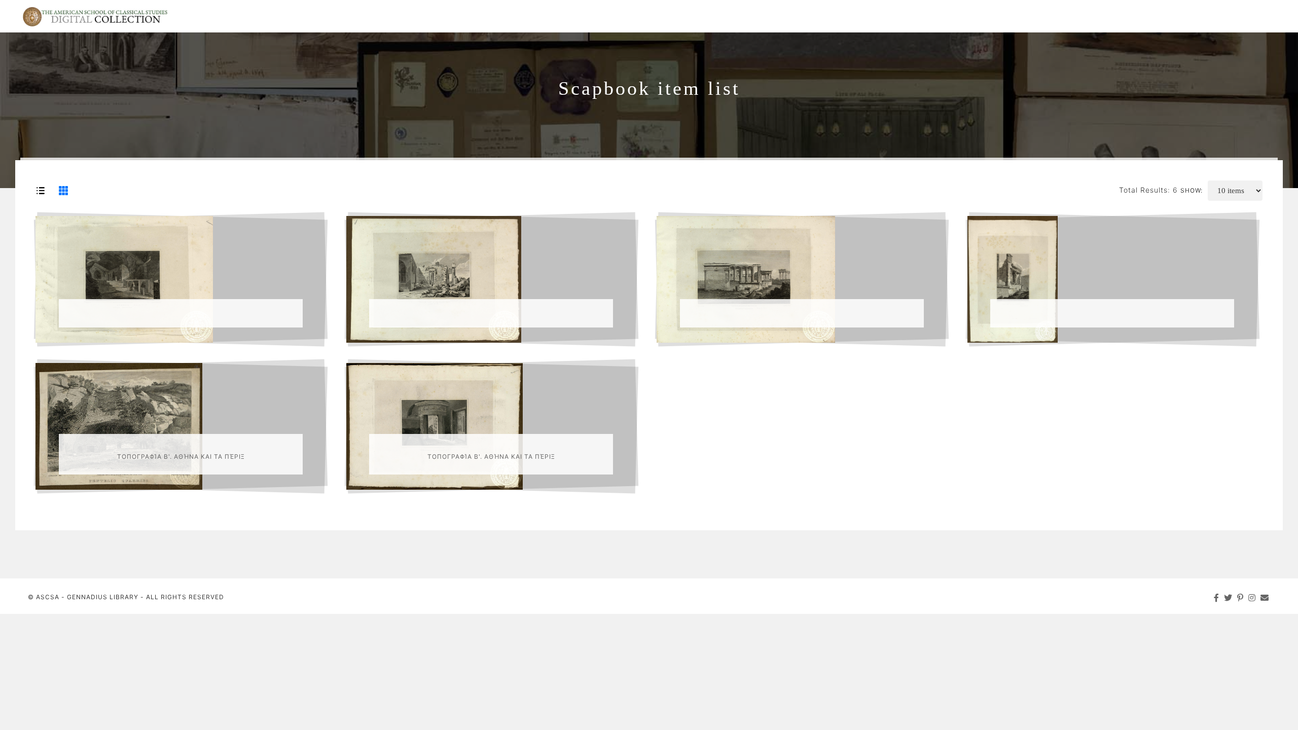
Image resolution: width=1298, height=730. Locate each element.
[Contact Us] (1264, 598)
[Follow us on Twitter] (1228, 598)
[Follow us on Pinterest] (1240, 598)
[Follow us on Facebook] (1216, 598)
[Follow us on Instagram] (1252, 598)
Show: (1191, 190)
